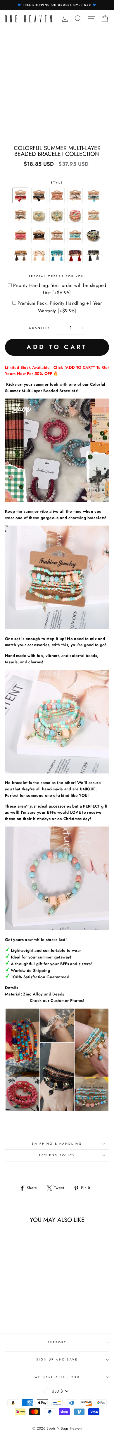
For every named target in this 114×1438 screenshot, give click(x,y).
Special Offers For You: (57, 276)
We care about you (57, 1377)
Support (57, 1342)
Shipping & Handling (57, 1143)
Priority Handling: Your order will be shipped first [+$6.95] (59, 289)
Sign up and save (57, 1359)
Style (57, 182)
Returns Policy (57, 1155)
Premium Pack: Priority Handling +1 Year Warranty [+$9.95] (60, 307)
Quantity (39, 328)
